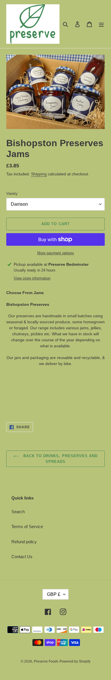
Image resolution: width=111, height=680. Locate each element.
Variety (12, 193)
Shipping (39, 174)
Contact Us (21, 556)
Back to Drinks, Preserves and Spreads (60, 459)
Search (18, 511)
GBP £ (53, 594)
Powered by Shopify (75, 661)
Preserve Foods (46, 661)
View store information (32, 278)
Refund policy (24, 541)
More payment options (55, 253)
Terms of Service (27, 526)
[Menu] (101, 24)
